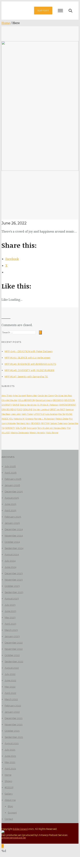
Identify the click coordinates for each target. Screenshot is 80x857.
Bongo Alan (31, 395)
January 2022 (12, 712)
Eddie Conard (20, 829)
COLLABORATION (26, 400)
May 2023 (10, 617)
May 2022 (10, 686)
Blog (10, 806)
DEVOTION (69, 400)
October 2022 (12, 655)
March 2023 (11, 630)
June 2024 (10, 567)
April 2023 (10, 623)
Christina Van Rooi (63, 395)
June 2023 (10, 611)
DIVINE (15, 405)
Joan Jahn (16, 414)
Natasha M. (19, 419)
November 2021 (14, 724)
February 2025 (13, 516)
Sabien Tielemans (59, 423)
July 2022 (10, 674)
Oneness (29, 419)
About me (10, 800)
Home (5, 23)
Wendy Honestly (37, 432)
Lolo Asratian (51, 414)
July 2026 (10, 466)
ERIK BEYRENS (8, 409)
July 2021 (10, 749)
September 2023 (14, 592)
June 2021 (10, 756)
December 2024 (14, 529)
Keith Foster (27, 414)
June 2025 (10, 504)
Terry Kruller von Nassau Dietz (51, 428)
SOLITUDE (21, 428)
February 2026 (13, 479)
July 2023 (10, 604)
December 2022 (14, 642)
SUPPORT (43, 10)
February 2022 (13, 705)
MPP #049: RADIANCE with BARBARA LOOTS (30, 364)
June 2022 (10, 680)
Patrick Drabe (61, 419)
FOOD (19, 409)
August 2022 (12, 667)
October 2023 (12, 586)
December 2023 (14, 573)
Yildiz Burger (52, 432)
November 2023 (14, 579)
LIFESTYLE (39, 414)
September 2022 (14, 661)
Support (12, 812)
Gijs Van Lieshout (41, 409)
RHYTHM (45, 423)
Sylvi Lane (32, 428)
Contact (9, 819)
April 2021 (10, 768)
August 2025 (12, 497)
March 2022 (11, 699)
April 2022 (10, 693)
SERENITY (10, 428)
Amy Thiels (6, 395)
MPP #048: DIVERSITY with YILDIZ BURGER (29, 370)
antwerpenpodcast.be (13, 837)
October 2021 (12, 730)
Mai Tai (61, 414)
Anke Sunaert (19, 395)
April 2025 (10, 510)
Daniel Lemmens (44, 400)
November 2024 (14, 535)
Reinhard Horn (23, 423)
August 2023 (12, 598)
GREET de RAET (57, 409)
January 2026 (12, 485)
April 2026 (11, 472)
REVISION (35, 423)
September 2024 (14, 548)
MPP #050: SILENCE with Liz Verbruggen (27, 357)
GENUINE (27, 409)
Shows (8, 781)
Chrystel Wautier (9, 400)
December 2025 (14, 491)
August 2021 (12, 743)
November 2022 (14, 649)
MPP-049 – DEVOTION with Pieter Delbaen (28, 351)
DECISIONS (58, 400)
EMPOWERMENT (67, 405)
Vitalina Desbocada (19, 432)
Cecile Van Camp (46, 395)
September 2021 (14, 737)
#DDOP (9, 787)
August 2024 (12, 554)
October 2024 (12, 542)
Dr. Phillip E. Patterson (48, 405)
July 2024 (10, 560)
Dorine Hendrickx (28, 405)
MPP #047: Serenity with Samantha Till (26, 376)
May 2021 (10, 762)
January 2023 (12, 636)
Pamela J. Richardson (44, 419)
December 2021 (14, 718)
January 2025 (12, 523)
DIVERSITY (6, 405)
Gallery (9, 793)
